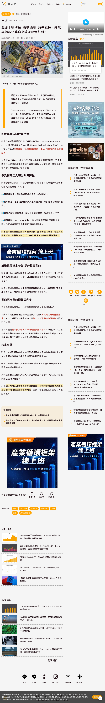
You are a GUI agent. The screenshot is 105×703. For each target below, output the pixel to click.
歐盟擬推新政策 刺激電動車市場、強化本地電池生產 (28, 415)
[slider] (76, 29)
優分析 (74, 70)
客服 (15, 20)
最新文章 (73, 38)
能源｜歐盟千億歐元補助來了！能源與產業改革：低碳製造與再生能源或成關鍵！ (34, 421)
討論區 (21, 20)
